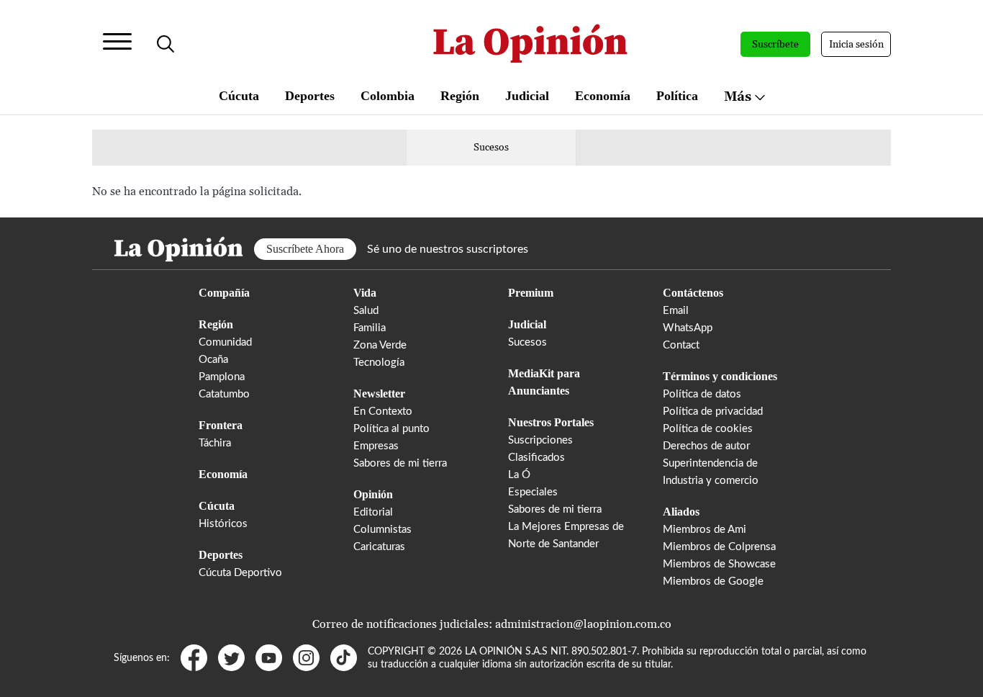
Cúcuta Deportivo (240, 572)
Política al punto (391, 428)
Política (677, 96)
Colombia (388, 96)
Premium (530, 293)
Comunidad (225, 342)
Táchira (215, 443)
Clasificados (536, 457)
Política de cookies (708, 428)
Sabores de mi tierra (400, 463)
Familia (369, 328)
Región (459, 96)
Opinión (373, 494)
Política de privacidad (713, 411)
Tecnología (378, 362)
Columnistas (382, 529)
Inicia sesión (856, 44)
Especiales (533, 492)
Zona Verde (380, 345)
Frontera (221, 425)
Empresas (376, 446)
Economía (602, 96)
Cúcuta (239, 96)
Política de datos (702, 394)
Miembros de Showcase (719, 564)
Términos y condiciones (720, 376)
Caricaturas (379, 546)
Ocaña (213, 359)
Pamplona (222, 377)
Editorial (373, 512)
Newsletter (379, 393)
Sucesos (491, 147)
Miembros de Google (713, 581)
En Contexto (382, 411)
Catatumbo (224, 394)
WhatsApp (687, 328)
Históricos (223, 523)
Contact (681, 345)
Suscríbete (775, 44)
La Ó (519, 474)
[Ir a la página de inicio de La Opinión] (530, 44)
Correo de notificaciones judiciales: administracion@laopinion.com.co (491, 624)
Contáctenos (693, 293)
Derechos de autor (706, 446)
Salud (366, 310)
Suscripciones (540, 440)
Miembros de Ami (704, 529)
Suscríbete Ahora (305, 249)
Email (676, 310)
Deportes (310, 96)
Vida (364, 293)
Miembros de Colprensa (719, 546)
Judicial (527, 96)
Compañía (224, 293)
